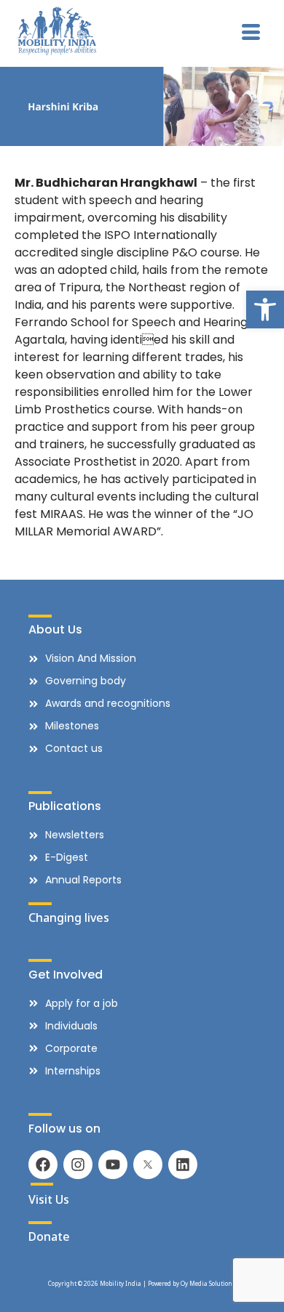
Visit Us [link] (48, 1199)
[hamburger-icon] (250, 33)
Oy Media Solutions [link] (208, 1283)
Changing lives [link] (68, 918)
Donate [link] (49, 1236)
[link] (265, 309)
